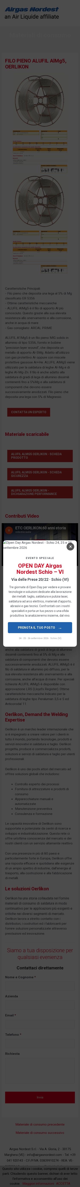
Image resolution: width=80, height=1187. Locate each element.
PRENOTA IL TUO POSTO (40, 627)
